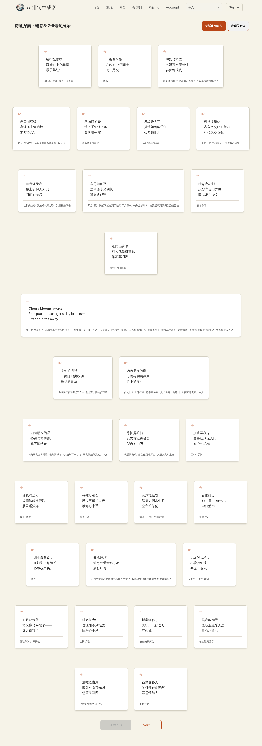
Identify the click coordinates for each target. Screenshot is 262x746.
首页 (96, 7)
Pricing (154, 7)
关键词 (137, 7)
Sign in (234, 7)
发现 (109, 7)
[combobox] (204, 7)
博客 (122, 7)
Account (172, 7)
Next (146, 725)
